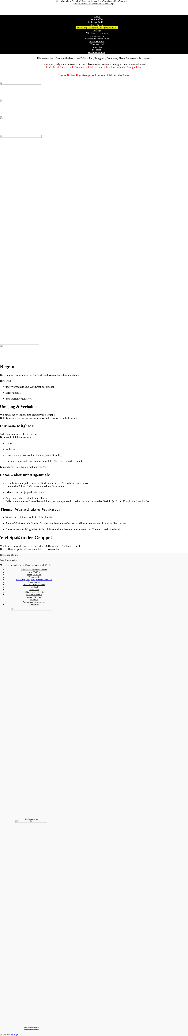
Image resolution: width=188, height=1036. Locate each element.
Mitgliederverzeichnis (97, 33)
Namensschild (97, 44)
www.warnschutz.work (31, 1029)
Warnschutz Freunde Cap (97, 38)
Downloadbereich (96, 52)
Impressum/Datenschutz (31, 1027)
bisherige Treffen (96, 22)
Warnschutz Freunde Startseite (34, 569)
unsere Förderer (96, 41)
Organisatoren (97, 36)
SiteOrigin (13, 1035)
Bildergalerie (96, 25)
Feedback (96, 49)
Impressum (34, 604)
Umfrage (96, 30)
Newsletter (97, 47)
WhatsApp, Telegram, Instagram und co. (96, 27)
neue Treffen (97, 19)
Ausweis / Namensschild (34, 584)
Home (97, 16)
